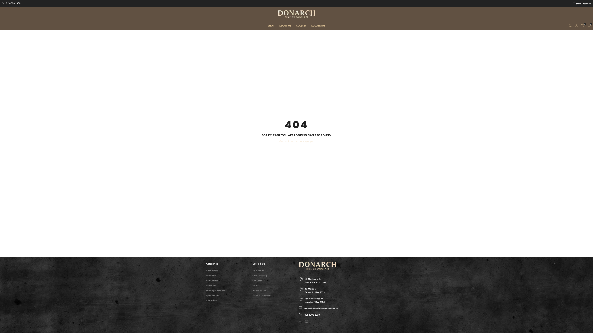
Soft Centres (212, 280)
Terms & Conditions (261, 295)
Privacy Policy (259, 290)
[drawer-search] (570, 25)
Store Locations (583, 3)
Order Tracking (259, 275)
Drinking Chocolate (215, 290)
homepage (306, 141)
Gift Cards (257, 280)
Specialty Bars (212, 295)
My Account (258, 270)
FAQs (255, 285)
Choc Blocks (212, 270)
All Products (212, 300)
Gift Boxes (211, 275)
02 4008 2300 (13, 3)
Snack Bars (211, 285)
